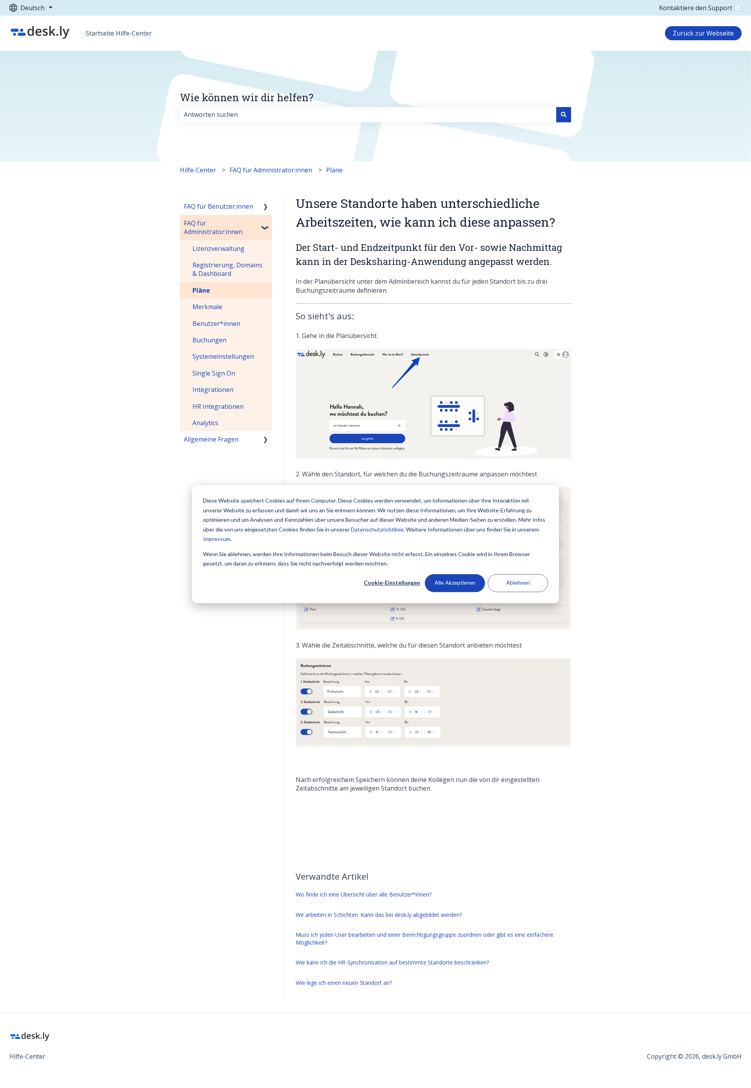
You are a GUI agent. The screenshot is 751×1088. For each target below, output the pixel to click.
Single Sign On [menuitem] (213, 373)
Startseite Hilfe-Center (119, 33)
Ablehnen (518, 583)
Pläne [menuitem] (201, 290)
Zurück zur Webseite (703, 33)
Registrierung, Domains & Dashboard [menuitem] (227, 269)
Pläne (334, 170)
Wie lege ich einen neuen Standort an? (344, 982)
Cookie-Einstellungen (392, 583)
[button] (265, 207)
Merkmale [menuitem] (207, 306)
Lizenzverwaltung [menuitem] (218, 248)
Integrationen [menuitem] (213, 389)
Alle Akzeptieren (455, 583)
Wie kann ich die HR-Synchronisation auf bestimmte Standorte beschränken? (392, 962)
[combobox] (368, 114)
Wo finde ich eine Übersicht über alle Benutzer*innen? (363, 894)
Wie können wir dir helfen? (246, 97)
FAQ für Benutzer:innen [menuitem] (218, 206)
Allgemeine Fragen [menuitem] (211, 439)
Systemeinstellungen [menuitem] (223, 356)
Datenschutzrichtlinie (377, 529)
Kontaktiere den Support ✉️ (700, 8)
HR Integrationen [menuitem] (218, 406)
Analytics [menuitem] (205, 423)
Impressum (216, 538)
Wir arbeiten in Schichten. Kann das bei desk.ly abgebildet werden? (379, 914)
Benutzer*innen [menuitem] (216, 323)
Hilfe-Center (198, 170)
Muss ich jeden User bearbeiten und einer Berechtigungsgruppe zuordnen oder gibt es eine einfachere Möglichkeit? (424, 938)
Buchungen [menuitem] (209, 340)
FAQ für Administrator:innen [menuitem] (213, 227)
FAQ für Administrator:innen (271, 170)
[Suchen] (563, 114)
